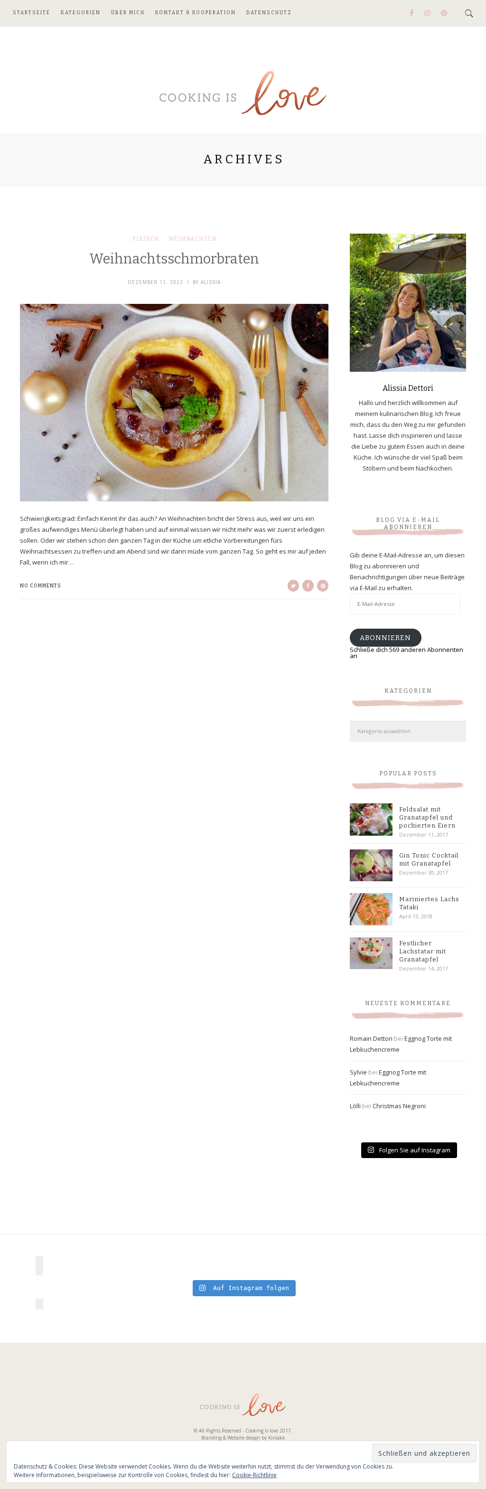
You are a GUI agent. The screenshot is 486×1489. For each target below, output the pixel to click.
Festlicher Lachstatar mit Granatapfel (422, 951)
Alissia (211, 282)
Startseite (31, 13)
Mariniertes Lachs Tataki (429, 903)
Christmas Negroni (399, 1106)
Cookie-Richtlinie (254, 1475)
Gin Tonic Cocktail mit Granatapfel (428, 859)
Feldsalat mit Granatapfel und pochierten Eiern (427, 817)
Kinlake (276, 1437)
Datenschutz (269, 13)
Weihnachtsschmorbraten (174, 259)
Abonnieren (385, 637)
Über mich (128, 13)
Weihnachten (192, 239)
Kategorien (81, 13)
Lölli (355, 1106)
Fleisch (145, 239)
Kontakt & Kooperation (195, 13)
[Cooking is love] (243, 94)
